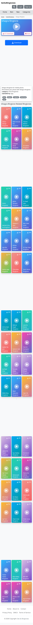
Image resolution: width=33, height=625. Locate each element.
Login (20, 7)
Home (5, 12)
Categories (26, 12)
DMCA (15, 613)
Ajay (12, 93)
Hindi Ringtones (10, 17)
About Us (16, 609)
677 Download (8, 33)
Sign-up (28, 7)
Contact (23, 609)
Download (17, 43)
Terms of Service (25, 613)
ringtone (16, 97)
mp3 (4, 99)
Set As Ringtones (23, 619)
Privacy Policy (7, 613)
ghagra (9, 97)
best (4, 97)
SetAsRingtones (8, 3)
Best (11, 12)
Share (28, 33)
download (23, 97)
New (18, 12)
